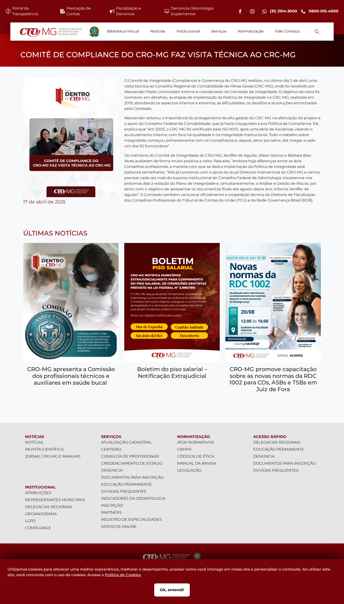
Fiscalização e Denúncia (128, 11)
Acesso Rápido (269, 436)
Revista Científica (44, 449)
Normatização (251, 31)
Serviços (219, 31)
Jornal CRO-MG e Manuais (53, 456)
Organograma (41, 514)
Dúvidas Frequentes (123, 491)
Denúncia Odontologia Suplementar (192, 11)
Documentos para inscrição (132, 477)
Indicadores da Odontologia (133, 498)
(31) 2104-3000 (283, 11)
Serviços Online (119, 526)
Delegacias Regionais (48, 507)
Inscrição (112, 505)
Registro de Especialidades (131, 519)
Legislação (189, 470)
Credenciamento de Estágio (132, 463)
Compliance (38, 528)
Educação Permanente (126, 484)
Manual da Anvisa (196, 463)
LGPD (30, 521)
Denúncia (111, 470)
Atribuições (38, 493)
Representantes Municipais (55, 500)
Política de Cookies (123, 575)
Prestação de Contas (78, 11)
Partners (111, 512)
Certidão (111, 449)
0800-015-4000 (322, 11)
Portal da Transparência (25, 11)
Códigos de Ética (195, 456)
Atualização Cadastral (126, 442)
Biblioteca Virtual (123, 31)
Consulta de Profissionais (130, 456)
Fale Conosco (287, 31)
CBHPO (184, 449)
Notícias (157, 31)
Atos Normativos (195, 442)
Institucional (188, 31)
